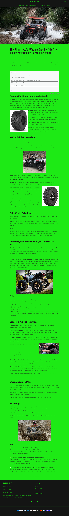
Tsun (58, 93)
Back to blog (35, 476)
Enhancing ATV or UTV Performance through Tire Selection (24, 75)
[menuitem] (21, 5)
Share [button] (13, 59)
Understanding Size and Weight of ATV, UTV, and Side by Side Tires (25, 80)
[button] (4, 1)
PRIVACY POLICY (38, 488)
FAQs (12, 90)
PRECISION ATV (35, 512)
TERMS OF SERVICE (39, 493)
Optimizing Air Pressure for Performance (20, 82)
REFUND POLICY (38, 490)
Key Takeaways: (14, 87)
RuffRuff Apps (53, 93)
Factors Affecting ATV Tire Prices (18, 77)
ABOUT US (37, 486)
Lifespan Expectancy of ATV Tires (18, 85)
